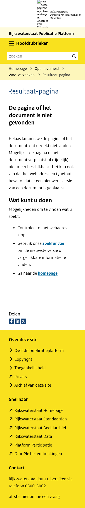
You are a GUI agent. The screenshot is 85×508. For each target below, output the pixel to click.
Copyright (23, 359)
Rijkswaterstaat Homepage (38, 410)
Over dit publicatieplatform (39, 350)
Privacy (20, 376)
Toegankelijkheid (30, 367)
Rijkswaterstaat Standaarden (40, 419)
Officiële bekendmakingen (38, 453)
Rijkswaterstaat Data (33, 436)
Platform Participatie (33, 445)
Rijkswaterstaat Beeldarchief (40, 427)
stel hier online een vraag (37, 496)
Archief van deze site (32, 385)
